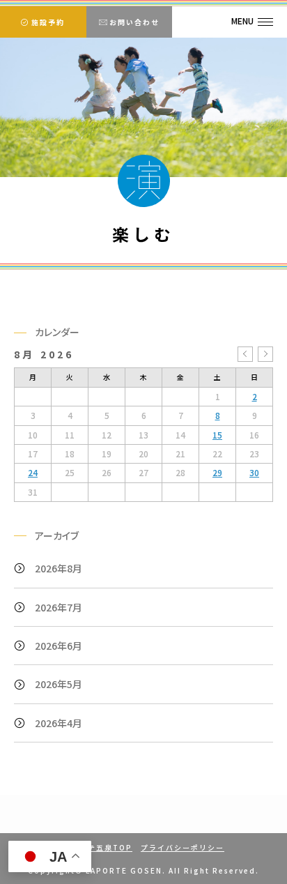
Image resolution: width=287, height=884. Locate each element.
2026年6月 (58, 646)
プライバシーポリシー (182, 847)
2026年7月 (58, 607)
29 (217, 472)
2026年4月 (58, 723)
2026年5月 (58, 684)
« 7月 (245, 354)
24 (33, 472)
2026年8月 (58, 568)
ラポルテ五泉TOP (97, 847)
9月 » (265, 354)
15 (217, 435)
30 (254, 472)
